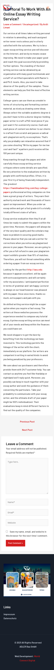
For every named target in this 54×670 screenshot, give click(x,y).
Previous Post (27, 421)
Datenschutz (10, 618)
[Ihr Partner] (7, 7)
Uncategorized (30, 24)
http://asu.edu (34, 269)
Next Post (27, 429)
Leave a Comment (12, 24)
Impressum (9, 614)
